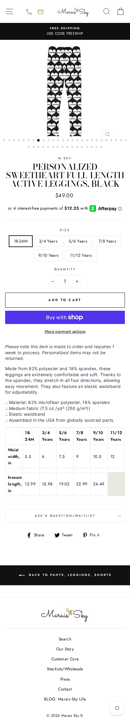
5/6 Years (78, 241)
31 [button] (48, 147)
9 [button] (44, 140)
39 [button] (87, 147)
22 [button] (107, 140)
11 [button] (53, 140)
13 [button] (63, 140)
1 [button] (4, 140)
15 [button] (73, 140)
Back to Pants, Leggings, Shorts (78, 578)
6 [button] (29, 140)
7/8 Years (107, 241)
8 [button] (38, 140)
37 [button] (77, 147)
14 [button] (68, 140)
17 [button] (82, 140)
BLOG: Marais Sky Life (65, 699)
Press (65, 679)
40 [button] (92, 147)
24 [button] (116, 140)
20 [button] (97, 140)
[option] (65, 31)
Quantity (65, 269)
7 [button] (33, 140)
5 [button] (24, 140)
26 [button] (126, 140)
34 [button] (63, 147)
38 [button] (82, 147)
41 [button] (97, 147)
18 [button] (87, 140)
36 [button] (72, 147)
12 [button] (58, 140)
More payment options (65, 331)
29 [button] (39, 147)
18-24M (21, 241)
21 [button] (102, 140)
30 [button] (43, 147)
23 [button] (111, 140)
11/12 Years (81, 255)
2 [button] (9, 140)
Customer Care (65, 659)
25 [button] (121, 140)
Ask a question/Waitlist (80, 517)
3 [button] (14, 140)
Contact (65, 689)
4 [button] (19, 140)
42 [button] (101, 147)
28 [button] (34, 147)
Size (65, 230)
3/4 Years (48, 241)
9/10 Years (48, 255)
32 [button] (53, 147)
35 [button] (68, 147)
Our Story (65, 649)
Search (65, 639)
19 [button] (92, 140)
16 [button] (78, 140)
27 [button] (29, 147)
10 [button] (48, 140)
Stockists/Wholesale (65, 669)
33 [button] (58, 147)
